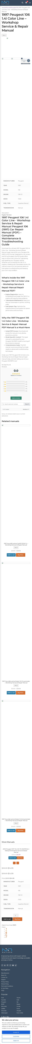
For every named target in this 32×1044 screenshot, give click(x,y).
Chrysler (19, 1010)
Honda (18, 1006)
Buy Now (20, 555)
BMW (2, 1004)
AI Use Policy (4, 988)
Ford (2, 997)
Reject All (16, 1040)
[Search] (22, 2)
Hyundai (3, 1000)
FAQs (2, 990)
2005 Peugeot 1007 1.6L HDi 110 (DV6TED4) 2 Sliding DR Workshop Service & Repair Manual (16, 850)
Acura (18, 1008)
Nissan (18, 1004)
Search (27, 404)
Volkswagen (4, 1013)
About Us (3, 975)
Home (4, 7)
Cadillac (3, 1008)
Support (3, 979)
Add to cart (7, 919)
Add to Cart (12, 858)
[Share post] (6, 929)
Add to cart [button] (11, 555)
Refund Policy (5, 984)
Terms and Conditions (7, 986)
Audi (18, 1000)
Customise (16, 1036)
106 (17, 7)
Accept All (16, 1032)
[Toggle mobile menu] (30, 2)
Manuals (8, 7)
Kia (17, 1002)
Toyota (18, 997)
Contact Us (4, 977)
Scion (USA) (20, 1013)
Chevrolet (3, 1010)
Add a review (16, 398)
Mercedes (4, 1006)
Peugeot (13, 7)
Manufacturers (5, 973)
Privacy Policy (5, 981)
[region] (16, 1030)
